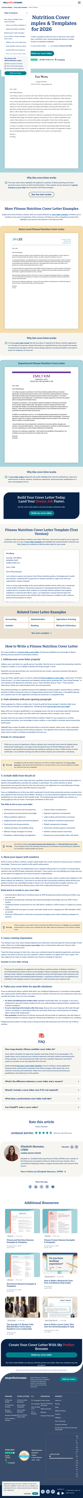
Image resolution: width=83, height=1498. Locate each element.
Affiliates (58, 1418)
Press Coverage (60, 1421)
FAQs (57, 1407)
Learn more (27, 1493)
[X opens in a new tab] (43, 1491)
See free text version (41, 194)
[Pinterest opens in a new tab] (53, 1491)
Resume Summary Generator (47, 1404)
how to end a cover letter (30, 945)
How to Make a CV (35, 1408)
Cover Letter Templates (21, 1406)
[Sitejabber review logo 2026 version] (24, 1455)
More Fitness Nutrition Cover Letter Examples (13, 20)
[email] (53, 1187)
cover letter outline (17, 477)
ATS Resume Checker (9, 1406)
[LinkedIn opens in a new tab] (48, 1491)
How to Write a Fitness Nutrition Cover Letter (14, 38)
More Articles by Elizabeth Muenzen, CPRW (42, 1171)
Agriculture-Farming (66, 619)
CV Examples (35, 1404)
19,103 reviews (7, 1456)
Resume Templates (8, 1411)
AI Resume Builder (7, 7)
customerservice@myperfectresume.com (61, 1458)
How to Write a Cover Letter (22, 1416)
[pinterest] (47, 1187)
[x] (41, 1187)
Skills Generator (46, 1409)
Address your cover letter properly (17, 42)
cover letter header (22, 343)
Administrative (38, 619)
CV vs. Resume (34, 1413)
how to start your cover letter (58, 706)
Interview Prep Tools (47, 1416)
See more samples (40, 633)
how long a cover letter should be (29, 1066)
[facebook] (30, 1187)
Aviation (9, 625)
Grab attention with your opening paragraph (17, 46)
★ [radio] (36, 1133)
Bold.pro (43, 1412)
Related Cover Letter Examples (14, 33)
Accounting (10, 619)
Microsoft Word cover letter (68, 844)
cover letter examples (60, 215)
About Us (58, 1400)
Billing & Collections (66, 625)
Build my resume (15, 73)
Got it (35, 1493)
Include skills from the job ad (15, 50)
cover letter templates (33, 542)
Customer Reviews (61, 1425)
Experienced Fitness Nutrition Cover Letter (17, 29)
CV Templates (35, 1400)
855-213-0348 (55, 1454)
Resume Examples (11, 1415)
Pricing (57, 1404)
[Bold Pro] (76, 1146)
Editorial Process (60, 1411)
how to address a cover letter (53, 678)
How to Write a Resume (10, 1419)
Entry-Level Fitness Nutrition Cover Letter (17, 25)
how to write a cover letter (29, 652)
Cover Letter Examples (20, 7)
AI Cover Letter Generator (22, 1401)
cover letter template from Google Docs (41, 844)
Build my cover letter (41, 53)
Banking (35, 625)
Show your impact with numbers (16, 54)
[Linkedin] (72, 1146)
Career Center (45, 1400)
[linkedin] (36, 1187)
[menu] (79, 3)
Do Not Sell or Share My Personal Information (66, 1429)
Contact (57, 1414)
